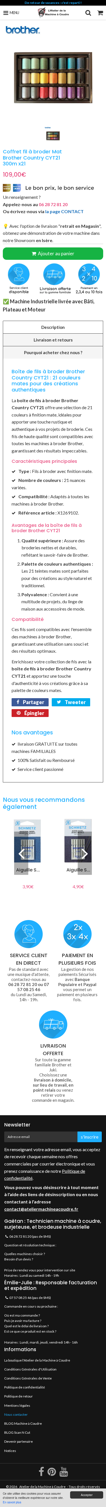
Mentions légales (17, 1405)
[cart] (100, 13)
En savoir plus (12, 1502)
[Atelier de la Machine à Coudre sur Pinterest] (52, 1474)
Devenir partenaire (18, 1441)
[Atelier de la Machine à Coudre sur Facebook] (41, 1474)
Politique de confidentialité (24, 1387)
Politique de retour (18, 1396)
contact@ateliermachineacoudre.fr (41, 1209)
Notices (10, 1451)
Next (85, 853)
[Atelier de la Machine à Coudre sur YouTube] (63, 1474)
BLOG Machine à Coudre (23, 1423)
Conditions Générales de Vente (28, 1378)
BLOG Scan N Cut (17, 1432)
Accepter (86, 1495)
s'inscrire (89, 1136)
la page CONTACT (64, 211)
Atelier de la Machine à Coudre (42, 1487)
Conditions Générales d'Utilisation (30, 1369)
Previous (21, 853)
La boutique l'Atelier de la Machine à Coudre (37, 1360)
